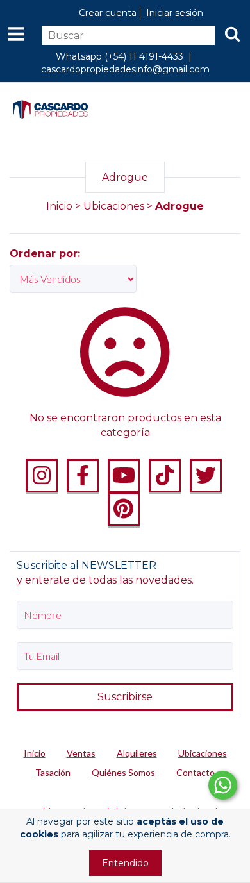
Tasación (53, 772)
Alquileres (137, 753)
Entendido (125, 863)
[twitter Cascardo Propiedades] (206, 475)
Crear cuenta (108, 13)
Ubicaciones (113, 206)
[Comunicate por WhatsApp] (222, 785)
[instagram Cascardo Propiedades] (42, 475)
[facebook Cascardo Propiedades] (83, 475)
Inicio (59, 206)
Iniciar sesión (174, 13)
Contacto (195, 772)
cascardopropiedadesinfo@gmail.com (125, 69)
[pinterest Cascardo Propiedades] (124, 509)
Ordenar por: (45, 254)
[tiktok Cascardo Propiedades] (165, 475)
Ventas (81, 753)
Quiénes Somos (123, 772)
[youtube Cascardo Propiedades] (124, 475)
